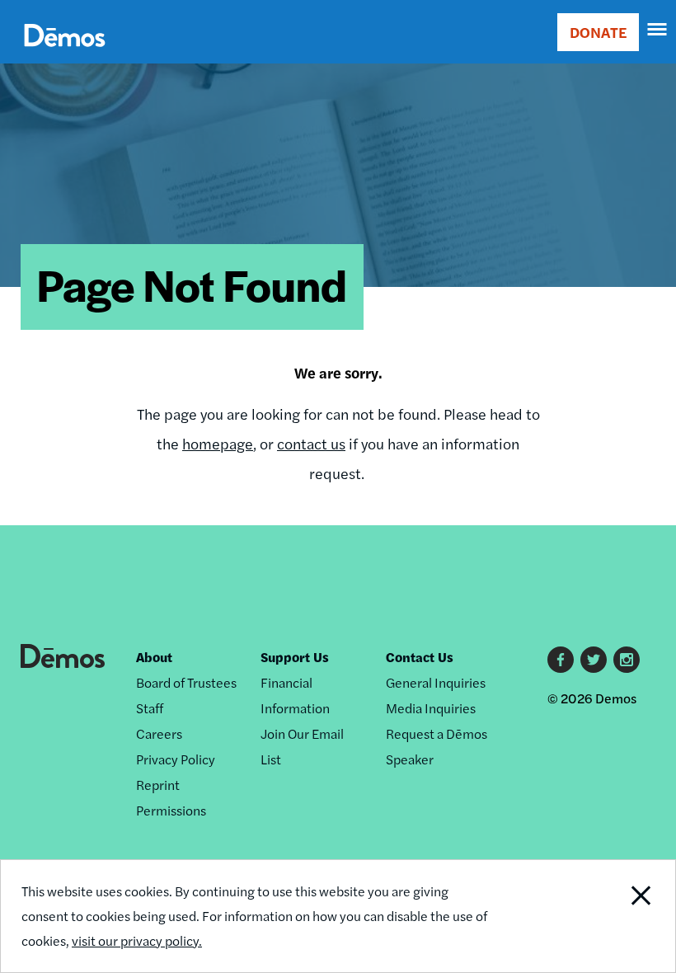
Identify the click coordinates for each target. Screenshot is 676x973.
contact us (311, 443)
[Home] (65, 54)
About (154, 656)
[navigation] (658, 29)
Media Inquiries (431, 707)
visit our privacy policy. (137, 940)
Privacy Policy (175, 759)
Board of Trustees (186, 682)
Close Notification (610, 916)
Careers (159, 733)
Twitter (593, 659)
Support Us (295, 656)
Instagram (626, 659)
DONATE (598, 31)
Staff (149, 707)
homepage (217, 443)
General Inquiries (436, 682)
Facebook (560, 659)
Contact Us (419, 656)
